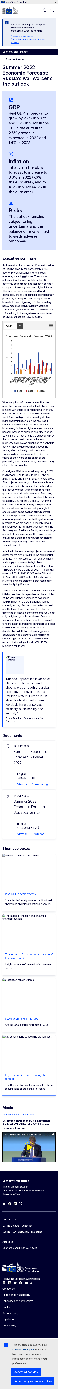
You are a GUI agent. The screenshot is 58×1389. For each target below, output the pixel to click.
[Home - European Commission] (10, 10)
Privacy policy (10, 1313)
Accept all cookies (26, 1372)
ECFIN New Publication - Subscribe (22, 1231)
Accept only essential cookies (33, 1381)
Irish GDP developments (20, 894)
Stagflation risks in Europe (21, 1018)
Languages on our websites (17, 1300)
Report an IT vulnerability (16, 1294)
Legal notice (9, 1319)
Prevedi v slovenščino (22, 36)
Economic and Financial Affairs (19, 1247)
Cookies (7, 1307)
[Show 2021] (18, 391)
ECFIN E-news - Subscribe (17, 1225)
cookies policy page (23, 1349)
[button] (22, 784)
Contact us (8, 1288)
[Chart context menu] (51, 326)
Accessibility (9, 1325)
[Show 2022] (29, 391)
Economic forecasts (16, 59)
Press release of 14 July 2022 (18, 1114)
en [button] (44, 10)
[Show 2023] (41, 391)
